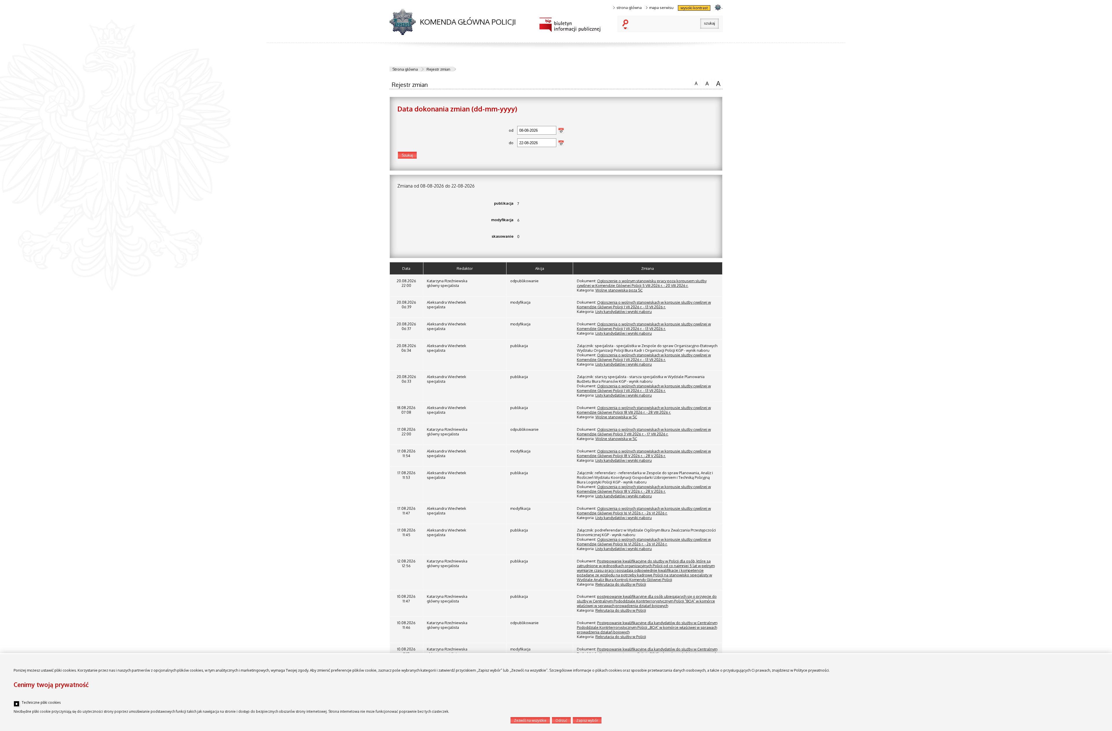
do (455, 143)
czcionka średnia (706, 83)
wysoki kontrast (694, 8)
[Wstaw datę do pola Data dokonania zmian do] (561, 143)
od (455, 130)
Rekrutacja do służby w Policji (620, 584)
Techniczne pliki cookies (41, 702)
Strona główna (405, 69)
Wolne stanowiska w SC (616, 417)
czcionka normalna (695, 82)
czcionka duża (717, 83)
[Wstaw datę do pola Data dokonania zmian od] (561, 131)
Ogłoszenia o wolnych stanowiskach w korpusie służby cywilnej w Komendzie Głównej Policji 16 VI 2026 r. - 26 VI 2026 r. (644, 510)
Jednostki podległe (131, 324)
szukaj (626, 25)
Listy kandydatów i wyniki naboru (623, 311)
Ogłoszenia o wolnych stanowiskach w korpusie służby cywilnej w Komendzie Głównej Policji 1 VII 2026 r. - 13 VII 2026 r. (644, 304)
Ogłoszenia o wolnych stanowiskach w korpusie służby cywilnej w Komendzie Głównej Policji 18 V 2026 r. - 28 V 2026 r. (644, 453)
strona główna (629, 8)
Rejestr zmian (438, 69)
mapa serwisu (661, 8)
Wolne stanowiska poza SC (619, 290)
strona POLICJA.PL (717, 7)
